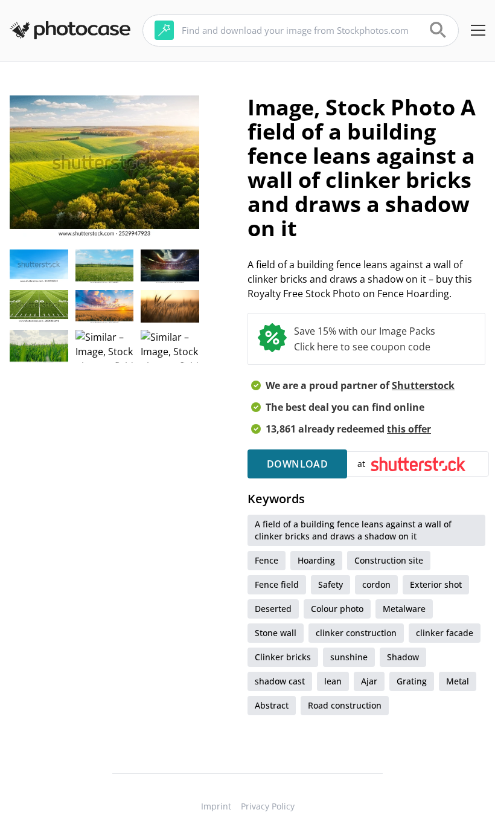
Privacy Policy (268, 806)
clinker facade (444, 633)
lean (333, 681)
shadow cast (280, 681)
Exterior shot (436, 584)
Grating (412, 681)
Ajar (369, 681)
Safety (330, 584)
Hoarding (316, 560)
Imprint (216, 806)
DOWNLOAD (297, 464)
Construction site (388, 560)
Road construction (345, 705)
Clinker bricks (283, 657)
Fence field (277, 584)
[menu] (478, 30)
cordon (376, 584)
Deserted (273, 608)
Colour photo (337, 608)
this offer (409, 429)
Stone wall (275, 633)
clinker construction (356, 633)
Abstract (272, 705)
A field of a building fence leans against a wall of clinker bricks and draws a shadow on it (353, 530)
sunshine (349, 657)
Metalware (404, 608)
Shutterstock (423, 385)
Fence (266, 560)
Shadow (403, 657)
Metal (457, 681)
